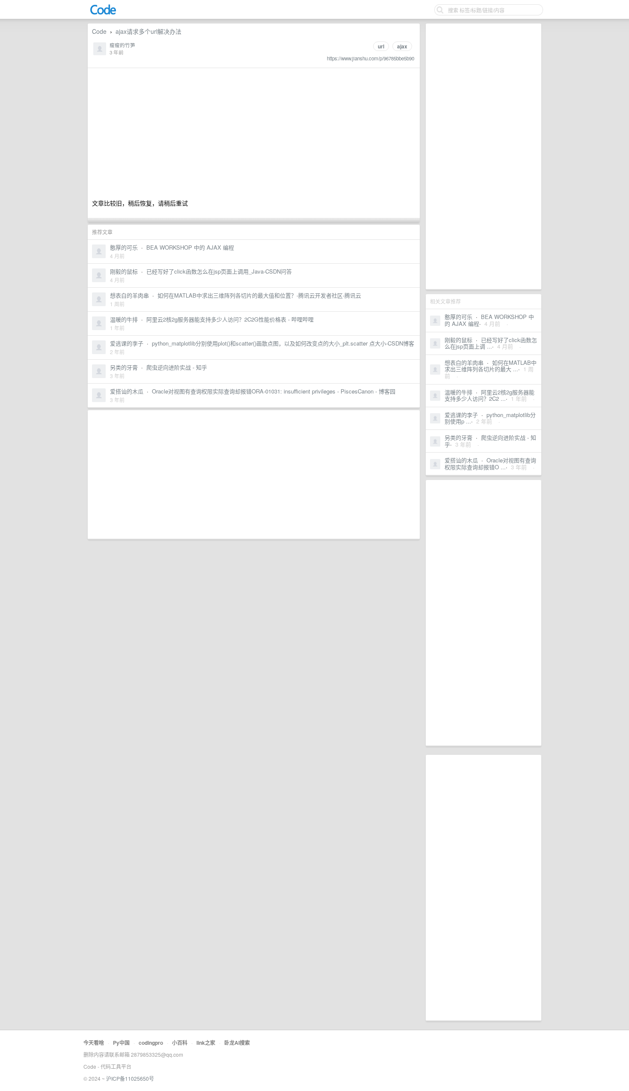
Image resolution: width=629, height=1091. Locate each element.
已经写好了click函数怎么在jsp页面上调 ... (491, 343)
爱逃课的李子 (461, 415)
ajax (402, 46)
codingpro (151, 1042)
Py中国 (121, 1042)
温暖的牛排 (458, 392)
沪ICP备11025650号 (130, 1078)
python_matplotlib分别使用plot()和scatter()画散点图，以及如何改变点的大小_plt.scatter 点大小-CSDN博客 (283, 343)
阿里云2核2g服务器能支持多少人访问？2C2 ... (489, 395)
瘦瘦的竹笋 (122, 45)
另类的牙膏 (458, 437)
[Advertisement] (483, 156)
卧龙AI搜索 (237, 1042)
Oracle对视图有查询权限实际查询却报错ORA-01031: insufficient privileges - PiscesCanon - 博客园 (273, 391)
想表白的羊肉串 (464, 362)
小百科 (179, 1042)
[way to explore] (103, 13)
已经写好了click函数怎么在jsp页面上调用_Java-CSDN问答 (219, 271)
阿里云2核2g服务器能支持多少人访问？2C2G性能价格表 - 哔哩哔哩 (230, 319)
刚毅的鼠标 (458, 340)
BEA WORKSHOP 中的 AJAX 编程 (190, 247)
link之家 (205, 1042)
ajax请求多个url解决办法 (148, 31)
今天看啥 (93, 1042)
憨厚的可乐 (458, 317)
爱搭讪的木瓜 (461, 460)
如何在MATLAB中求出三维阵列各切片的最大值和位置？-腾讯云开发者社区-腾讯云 (259, 295)
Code (99, 31)
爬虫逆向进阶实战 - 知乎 (490, 440)
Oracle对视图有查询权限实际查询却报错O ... (490, 463)
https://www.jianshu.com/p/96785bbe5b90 (370, 58)
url (381, 46)
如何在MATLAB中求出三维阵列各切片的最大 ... (491, 365)
